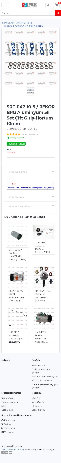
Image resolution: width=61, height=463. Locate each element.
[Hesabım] (48, 5)
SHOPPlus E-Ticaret (13, 449)
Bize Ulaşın (7, 409)
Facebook (9, 420)
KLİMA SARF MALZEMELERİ (16, 23)
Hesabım (37, 406)
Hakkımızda (38, 365)
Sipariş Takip (8, 398)
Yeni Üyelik (38, 402)
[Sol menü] (5, 5)
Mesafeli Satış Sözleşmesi (45, 376)
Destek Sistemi (9, 402)
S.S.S (3, 406)
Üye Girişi (37, 398)
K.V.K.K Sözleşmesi (42, 380)
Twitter (8, 424)
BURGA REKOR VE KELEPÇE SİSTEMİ (24, 26)
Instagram (9, 428)
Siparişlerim (38, 409)
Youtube (9, 432)
